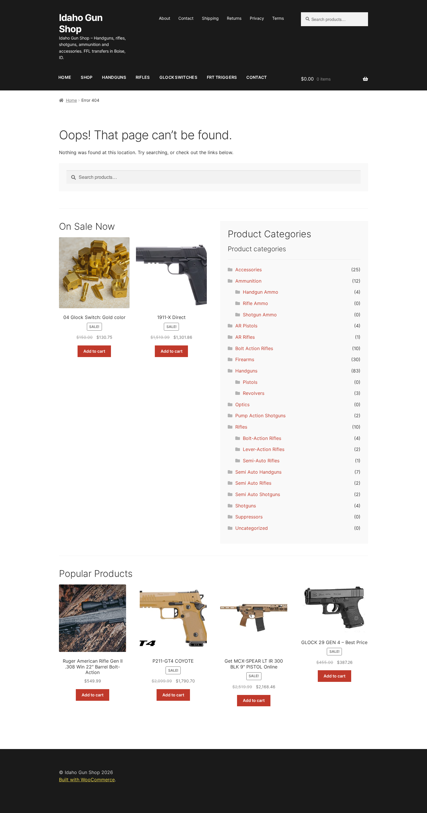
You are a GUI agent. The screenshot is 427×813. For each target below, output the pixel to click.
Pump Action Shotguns (260, 415)
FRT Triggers (222, 77)
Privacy (257, 18)
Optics (242, 404)
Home (64, 77)
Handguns (114, 77)
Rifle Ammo (255, 303)
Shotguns (245, 506)
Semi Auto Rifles (253, 483)
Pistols (250, 382)
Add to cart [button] (94, 351)
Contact (185, 18)
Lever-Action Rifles (263, 449)
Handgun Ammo (260, 292)
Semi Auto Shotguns (257, 494)
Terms (278, 18)
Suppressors (249, 517)
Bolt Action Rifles (254, 348)
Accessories (248, 269)
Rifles (143, 77)
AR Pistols (246, 326)
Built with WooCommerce (87, 779)
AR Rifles (245, 337)
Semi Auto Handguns (258, 472)
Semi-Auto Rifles (261, 460)
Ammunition (248, 281)
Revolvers (253, 393)
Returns (234, 18)
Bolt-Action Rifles (262, 438)
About (164, 18)
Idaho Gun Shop (81, 23)
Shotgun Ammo (260, 315)
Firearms (244, 359)
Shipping (210, 18)
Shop (86, 77)
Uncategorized (251, 528)
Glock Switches (178, 77)
